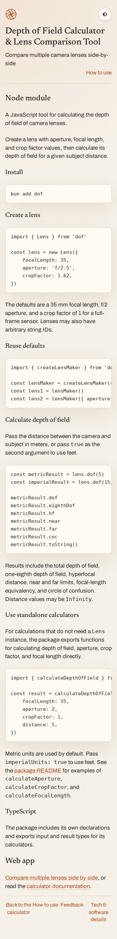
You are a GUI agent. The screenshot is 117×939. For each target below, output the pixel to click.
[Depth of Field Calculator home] (11, 14)
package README (37, 771)
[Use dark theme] (105, 14)
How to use (99, 72)
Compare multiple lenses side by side (51, 878)
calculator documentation (58, 886)
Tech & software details (99, 912)
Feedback (72, 905)
